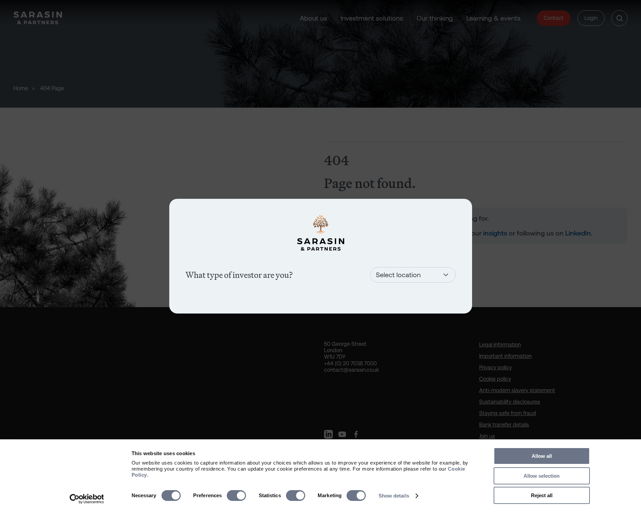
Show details (394, 496)
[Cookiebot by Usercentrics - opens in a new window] (86, 499)
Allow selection (542, 476)
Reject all (542, 495)
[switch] (236, 495)
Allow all (542, 456)
